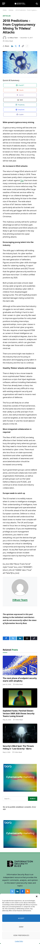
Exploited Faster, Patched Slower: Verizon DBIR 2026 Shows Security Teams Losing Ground (18, 713)
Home (5, 10)
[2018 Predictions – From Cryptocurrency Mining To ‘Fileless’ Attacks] (20, 62)
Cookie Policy (19, 941)
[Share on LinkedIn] (12, 46)
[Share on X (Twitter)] (15, 46)
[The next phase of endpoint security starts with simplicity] (20, 665)
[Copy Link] (22, 46)
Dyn (22, 180)
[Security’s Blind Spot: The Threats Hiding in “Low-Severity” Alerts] (20, 733)
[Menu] (3, 3)
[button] (37, 896)
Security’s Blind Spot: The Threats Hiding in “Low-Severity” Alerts (18, 747)
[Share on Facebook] (19, 46)
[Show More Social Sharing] (27, 46)
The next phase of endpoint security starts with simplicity (20, 679)
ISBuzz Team (14, 38)
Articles (11, 10)
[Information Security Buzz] (20, 3)
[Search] (36, 3)
